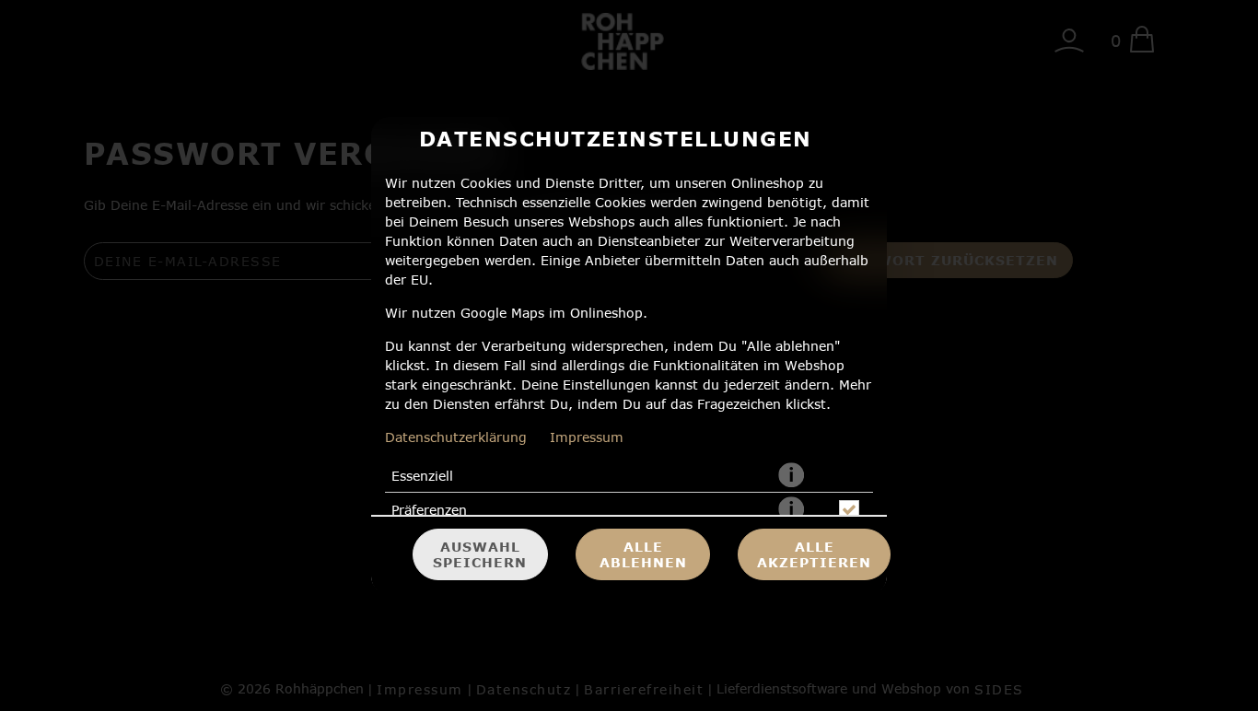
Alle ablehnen (643, 554)
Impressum (586, 437)
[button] (791, 476)
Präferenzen (429, 510)
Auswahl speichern (480, 554)
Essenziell (422, 476)
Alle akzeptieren (814, 554)
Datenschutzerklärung (456, 437)
